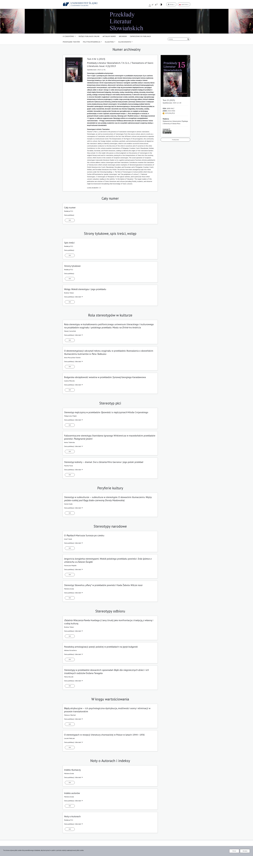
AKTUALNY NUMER (109, 36)
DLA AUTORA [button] (109, 42)
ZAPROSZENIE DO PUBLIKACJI (140, 36)
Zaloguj (171, 4)
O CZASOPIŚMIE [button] (68, 36)
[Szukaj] (188, 39)
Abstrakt (78, 297)
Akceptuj (245, 851)
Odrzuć (234, 851)
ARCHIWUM (123, 36)
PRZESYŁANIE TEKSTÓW (71, 42)
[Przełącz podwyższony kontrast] (161, 4)
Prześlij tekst (175, 139)
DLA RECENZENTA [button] (124, 42)
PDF (70, 220)
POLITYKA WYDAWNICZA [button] (92, 42)
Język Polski (184, 4)
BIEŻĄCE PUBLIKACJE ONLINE (89, 36)
